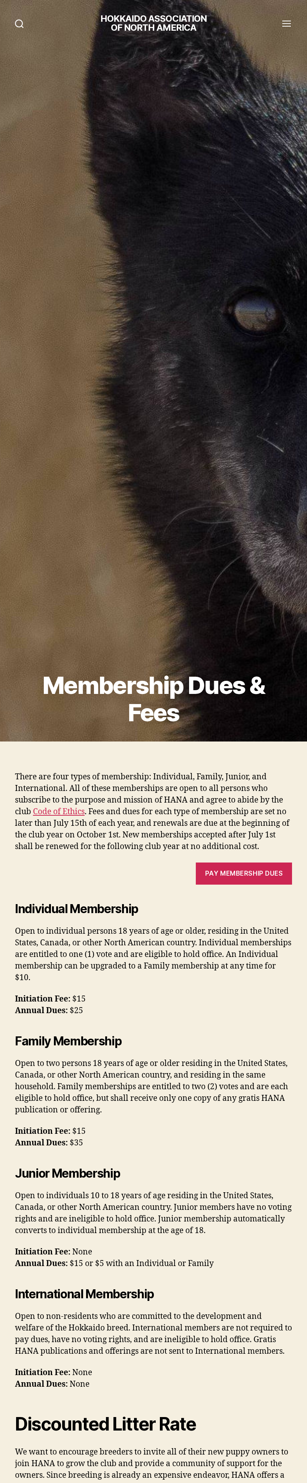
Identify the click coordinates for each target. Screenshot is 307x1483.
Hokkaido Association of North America (153, 23)
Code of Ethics (59, 812)
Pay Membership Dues (244, 873)
